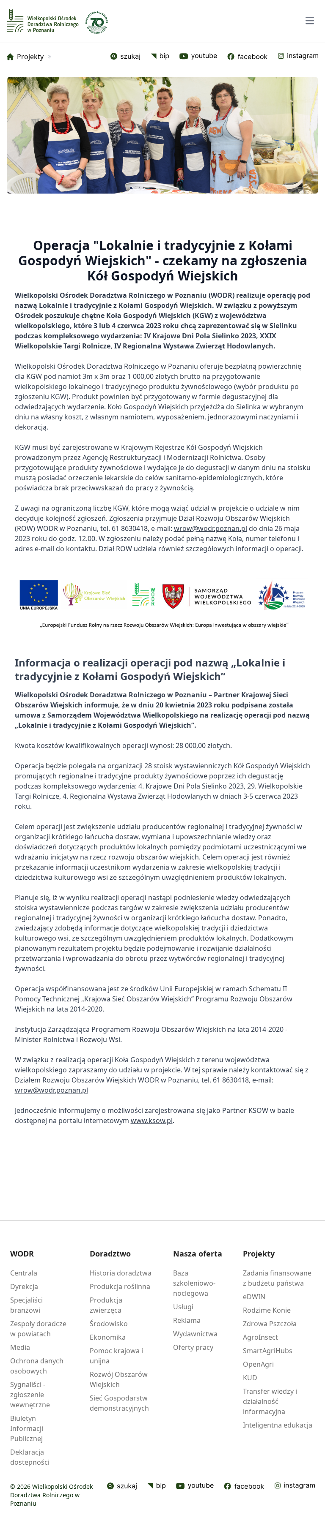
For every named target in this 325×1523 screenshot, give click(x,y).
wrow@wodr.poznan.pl (210, 528)
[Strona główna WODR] (43, 20)
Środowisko (109, 1323)
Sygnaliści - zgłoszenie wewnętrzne (30, 1394)
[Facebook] (247, 56)
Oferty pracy (193, 1347)
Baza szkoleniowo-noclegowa (194, 1283)
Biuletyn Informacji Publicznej (26, 1428)
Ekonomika (108, 1337)
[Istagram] (298, 56)
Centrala (23, 1273)
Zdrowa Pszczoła (270, 1323)
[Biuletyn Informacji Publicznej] (160, 56)
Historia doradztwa (120, 1273)
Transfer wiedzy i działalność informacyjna (270, 1401)
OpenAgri (258, 1364)
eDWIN (254, 1296)
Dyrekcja (24, 1286)
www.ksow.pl (152, 1120)
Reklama (187, 1320)
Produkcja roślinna (120, 1286)
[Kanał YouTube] (198, 56)
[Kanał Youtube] (195, 1486)
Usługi (183, 1306)
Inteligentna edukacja (277, 1425)
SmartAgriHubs (267, 1350)
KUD (250, 1377)
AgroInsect (260, 1337)
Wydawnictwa (195, 1333)
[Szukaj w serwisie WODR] (125, 56)
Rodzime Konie (267, 1310)
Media (20, 1347)
